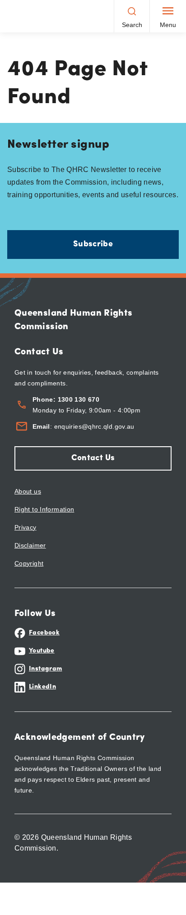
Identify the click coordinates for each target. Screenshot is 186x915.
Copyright (28, 563)
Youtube (42, 651)
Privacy (25, 527)
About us (27, 491)
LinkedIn (42, 687)
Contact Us (93, 458)
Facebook (44, 633)
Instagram (45, 669)
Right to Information (44, 509)
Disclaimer (30, 545)
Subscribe (93, 244)
